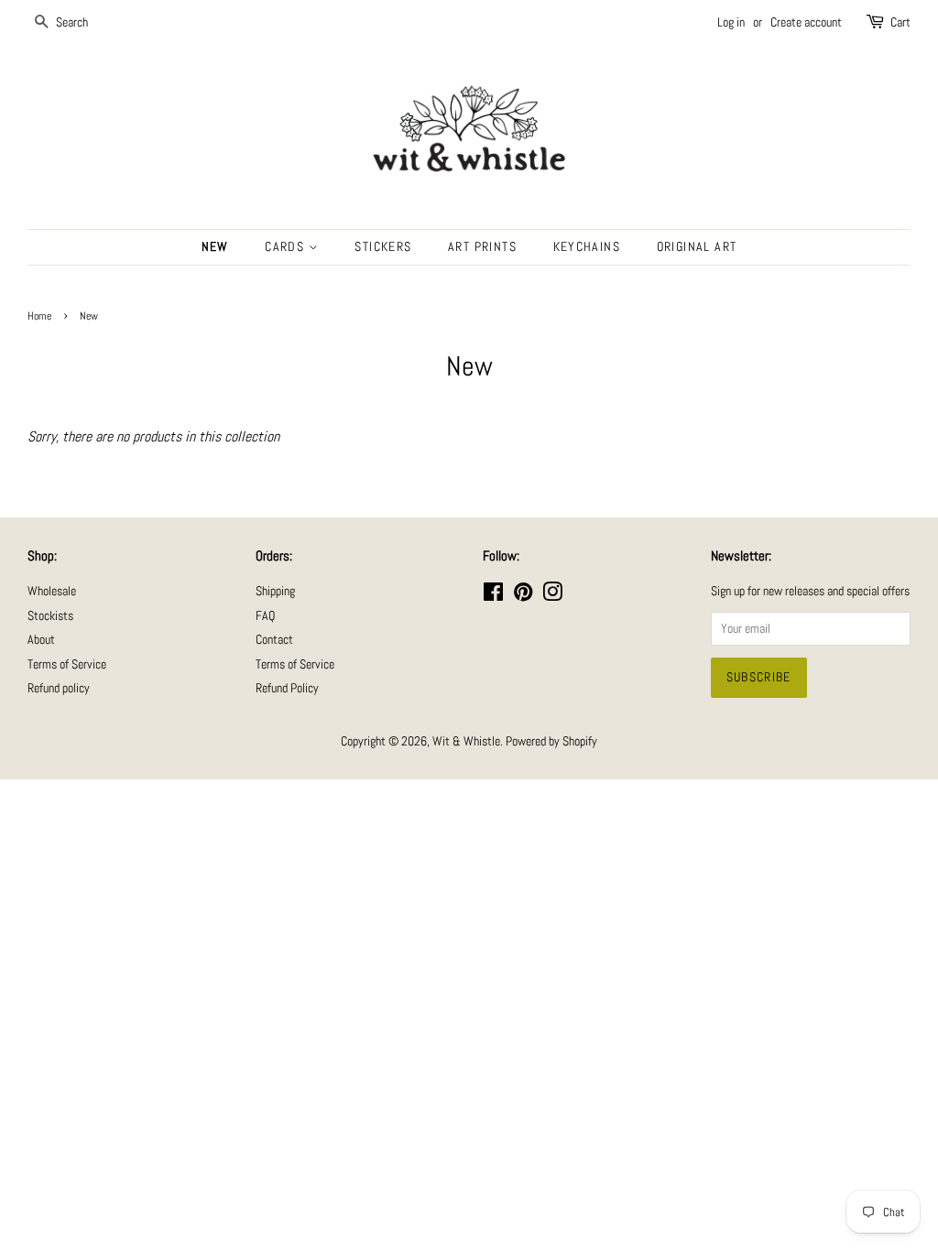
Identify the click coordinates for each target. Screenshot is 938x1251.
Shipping (275, 591)
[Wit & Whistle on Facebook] (493, 596)
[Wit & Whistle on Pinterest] (523, 596)
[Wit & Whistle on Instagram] (552, 596)
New (215, 246)
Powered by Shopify (551, 741)
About (41, 639)
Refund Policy (287, 688)
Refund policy (58, 688)
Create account (806, 22)
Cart (900, 22)
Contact (274, 639)
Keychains (587, 246)
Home (39, 316)
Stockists (50, 616)
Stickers (382, 246)
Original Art (697, 246)
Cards (286, 246)
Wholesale (51, 591)
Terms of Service (66, 664)
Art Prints (482, 246)
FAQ (265, 616)
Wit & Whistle (466, 741)
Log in (731, 22)
